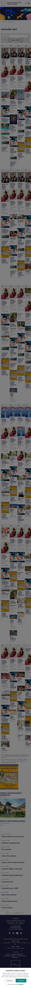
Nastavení (9, 980)
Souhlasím (21, 980)
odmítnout (20, 984)
